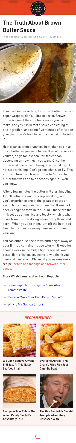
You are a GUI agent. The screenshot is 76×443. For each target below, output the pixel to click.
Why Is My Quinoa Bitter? (25, 304)
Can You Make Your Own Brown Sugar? (35, 297)
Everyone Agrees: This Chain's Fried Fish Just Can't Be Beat (54, 364)
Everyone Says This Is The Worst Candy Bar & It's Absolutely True (19, 415)
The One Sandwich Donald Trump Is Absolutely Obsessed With (56, 415)
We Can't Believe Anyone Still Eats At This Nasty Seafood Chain (18, 364)
